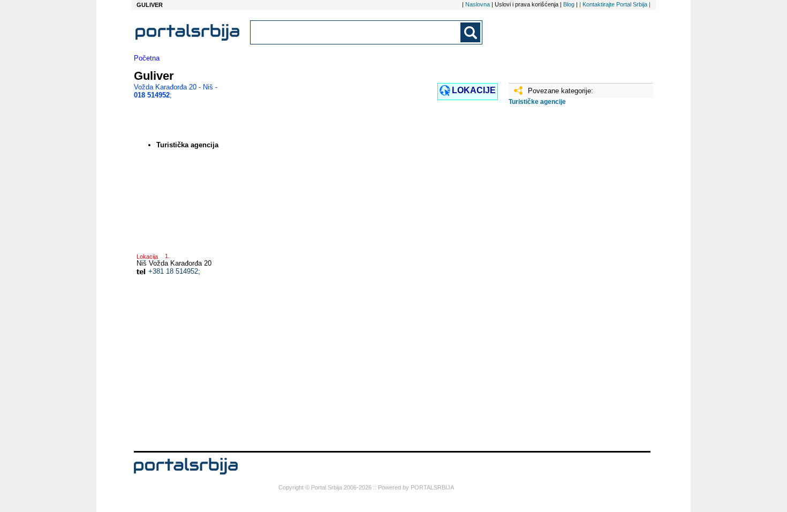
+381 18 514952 (173, 271)
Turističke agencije (537, 102)
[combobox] (356, 32)
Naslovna (477, 4)
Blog (568, 4)
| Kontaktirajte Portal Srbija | (614, 4)
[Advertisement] (562, 282)
